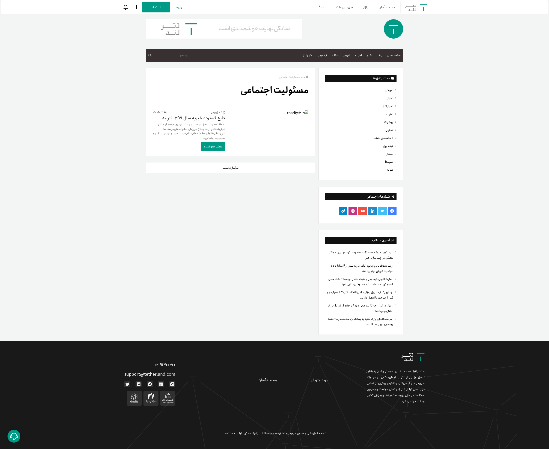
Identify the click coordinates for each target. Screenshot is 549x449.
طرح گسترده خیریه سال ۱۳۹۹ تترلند (193, 118)
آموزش (346, 55)
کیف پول (322, 55)
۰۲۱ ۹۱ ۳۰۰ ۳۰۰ (165, 365)
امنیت (358, 55)
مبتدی (389, 154)
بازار (365, 7)
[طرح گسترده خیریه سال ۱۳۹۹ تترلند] (270, 113)
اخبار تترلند (306, 55)
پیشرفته (388, 122)
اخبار (369, 55)
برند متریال (319, 380)
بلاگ (321, 7)
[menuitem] (394, 55)
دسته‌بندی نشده (383, 138)
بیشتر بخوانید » (213, 146)
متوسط (389, 161)
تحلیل (389, 130)
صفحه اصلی (394, 55)
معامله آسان (387, 7)
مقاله (335, 55)
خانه (303, 77)
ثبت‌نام (156, 7)
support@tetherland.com (149, 374)
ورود (179, 7)
